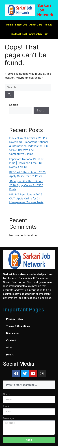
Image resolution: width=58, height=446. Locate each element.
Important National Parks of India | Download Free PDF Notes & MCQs (26, 163)
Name (6, 394)
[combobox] (29, 384)
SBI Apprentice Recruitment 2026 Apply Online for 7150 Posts (26, 185)
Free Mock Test (18, 33)
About (10, 347)
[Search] (9, 94)
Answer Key (35, 33)
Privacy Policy (14, 319)
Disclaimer (12, 333)
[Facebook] (16, 373)
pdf (46, 33)
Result (48, 24)
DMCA (9, 354)
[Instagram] (42, 373)
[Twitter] (25, 373)
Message (8, 418)
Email (6, 406)
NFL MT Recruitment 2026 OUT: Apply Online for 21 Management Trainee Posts (26, 198)
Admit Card (35, 24)
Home (9, 24)
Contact (11, 340)
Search (13, 104)
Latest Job (21, 24)
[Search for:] (28, 87)
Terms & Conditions (18, 326)
